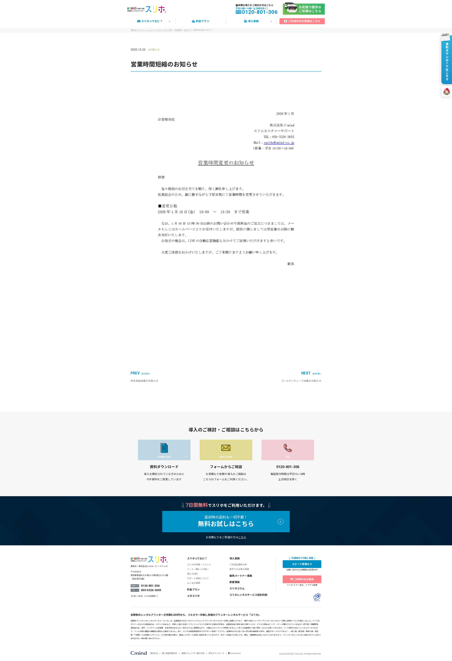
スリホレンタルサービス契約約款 (248, 594)
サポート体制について (198, 578)
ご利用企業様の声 (238, 564)
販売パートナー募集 (241, 575)
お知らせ (155, 49)
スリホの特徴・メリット (199, 564)
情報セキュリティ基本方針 (193, 653)
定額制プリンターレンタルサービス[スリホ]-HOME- (152, 30)
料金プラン (193, 589)
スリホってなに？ (197, 558)
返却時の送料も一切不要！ (226, 521)
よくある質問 (193, 583)
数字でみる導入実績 (239, 569)
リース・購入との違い (198, 569)
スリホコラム (237, 588)
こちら (242, 537)
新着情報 (178, 30)
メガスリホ (193, 596)
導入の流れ (192, 574)
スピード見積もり (302, 564)
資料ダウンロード (216, 653)
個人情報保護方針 (170, 653)
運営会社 (154, 653)
